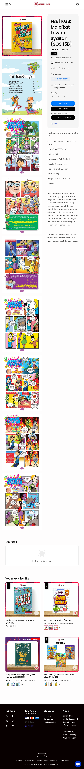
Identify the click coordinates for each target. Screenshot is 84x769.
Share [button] (56, 124)
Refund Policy (55, 764)
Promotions (56, 74)
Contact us (48, 719)
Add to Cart (63, 109)
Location (47, 716)
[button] (6, 4)
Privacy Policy (43, 764)
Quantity (54, 93)
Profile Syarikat (50, 722)
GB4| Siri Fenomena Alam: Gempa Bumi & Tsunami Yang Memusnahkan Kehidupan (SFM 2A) (20, 763)
